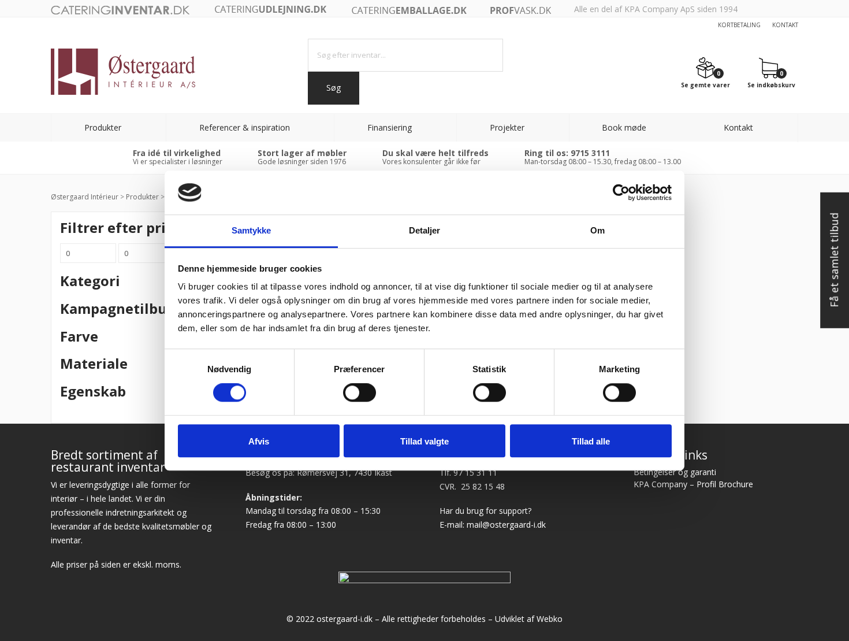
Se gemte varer (705, 84)
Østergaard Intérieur (84, 197)
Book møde (624, 127)
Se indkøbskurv (771, 84)
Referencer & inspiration (244, 127)
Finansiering (389, 127)
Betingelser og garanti (675, 471)
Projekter (507, 127)
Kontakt (785, 25)
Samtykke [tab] (251, 231)
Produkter (102, 127)
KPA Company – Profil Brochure (693, 484)
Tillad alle (591, 441)
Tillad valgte (424, 441)
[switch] (359, 392)
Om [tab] (597, 231)
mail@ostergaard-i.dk (506, 524)
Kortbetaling (739, 25)
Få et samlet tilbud (834, 260)
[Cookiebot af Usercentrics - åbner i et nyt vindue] (621, 192)
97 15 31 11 (475, 472)
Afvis (258, 441)
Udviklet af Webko (529, 618)
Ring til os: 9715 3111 (567, 152)
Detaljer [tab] (425, 231)
